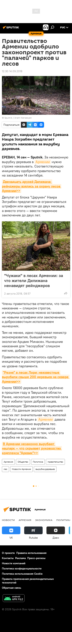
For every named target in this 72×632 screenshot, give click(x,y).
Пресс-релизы (36, 558)
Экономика (43, 520)
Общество (23, 461)
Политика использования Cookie (22, 573)
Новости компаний (13, 563)
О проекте (8, 553)
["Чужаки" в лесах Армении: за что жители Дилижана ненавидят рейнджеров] (36, 246)
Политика (38, 461)
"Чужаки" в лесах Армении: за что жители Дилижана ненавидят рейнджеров (33, 280)
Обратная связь (11, 587)
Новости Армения (21, 469)
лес (5, 469)
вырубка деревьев (45, 469)
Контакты (8, 558)
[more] (66, 293)
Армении (43, 162)
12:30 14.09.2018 (12, 71)
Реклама (20, 558)
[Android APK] (14, 598)
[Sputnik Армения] (11, 29)
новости (8, 520)
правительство (55, 461)
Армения (8, 461)
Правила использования (31, 553)
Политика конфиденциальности (21, 568)
